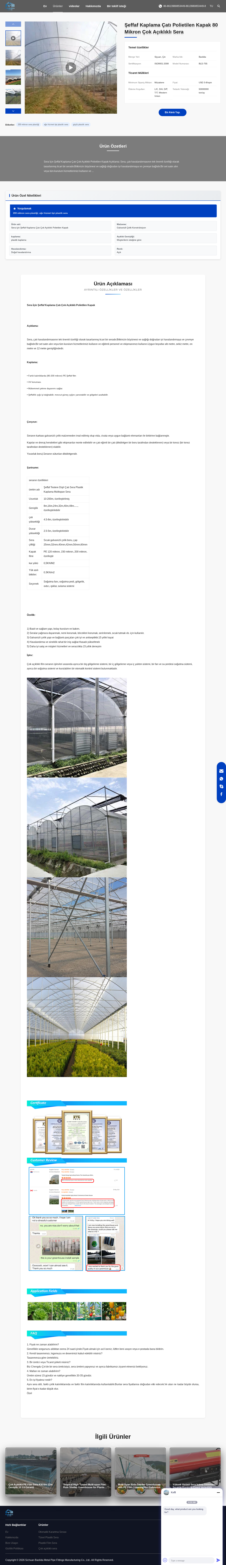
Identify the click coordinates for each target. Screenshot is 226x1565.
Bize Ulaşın (11, 1543)
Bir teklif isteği (116, 6)
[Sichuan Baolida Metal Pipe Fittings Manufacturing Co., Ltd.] (10, 6)
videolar (74, 6)
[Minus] (218, 1492)
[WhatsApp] (221, 779)
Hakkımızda (93, 6)
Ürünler (58, 6)
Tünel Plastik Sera (48, 1537)
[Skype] (221, 786)
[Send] (218, 1560)
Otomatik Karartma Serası (52, 1532)
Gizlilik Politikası (14, 1548)
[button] (13, 111)
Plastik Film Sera (47, 1543)
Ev (45, 6)
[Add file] (165, 1560)
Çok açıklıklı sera (47, 1548)
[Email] (221, 771)
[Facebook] (221, 794)
